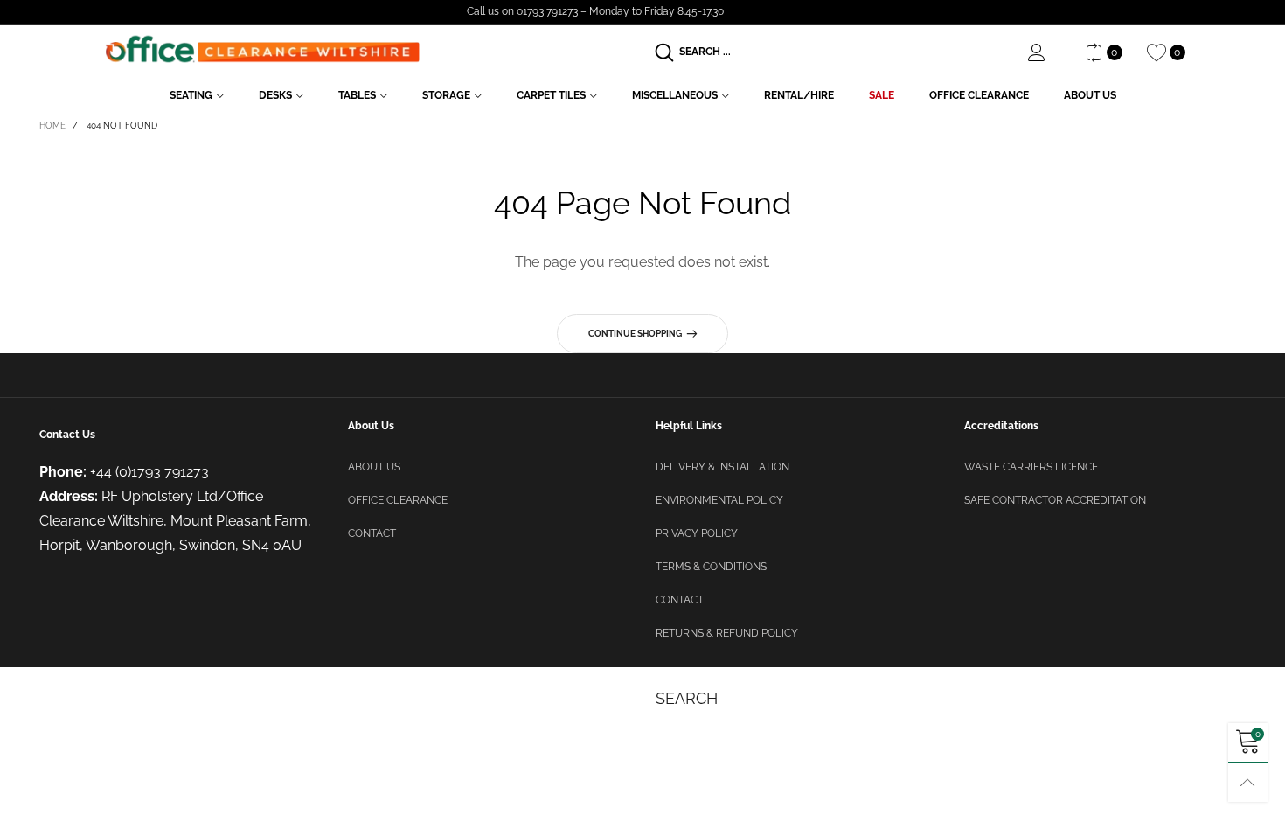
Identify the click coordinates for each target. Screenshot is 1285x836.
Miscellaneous (675, 95)
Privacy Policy (697, 533)
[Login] (1050, 52)
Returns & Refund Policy (727, 633)
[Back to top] (1248, 782)
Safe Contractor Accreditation (1055, 500)
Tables (357, 95)
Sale (881, 95)
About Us (1090, 95)
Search (687, 698)
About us (374, 467)
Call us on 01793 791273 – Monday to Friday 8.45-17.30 (595, 11)
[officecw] (262, 49)
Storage (446, 95)
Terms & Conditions (711, 567)
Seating (191, 95)
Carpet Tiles (551, 95)
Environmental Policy (719, 500)
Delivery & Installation (722, 467)
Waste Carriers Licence (1031, 467)
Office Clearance (979, 95)
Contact (372, 533)
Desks (275, 95)
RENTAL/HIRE (799, 95)
